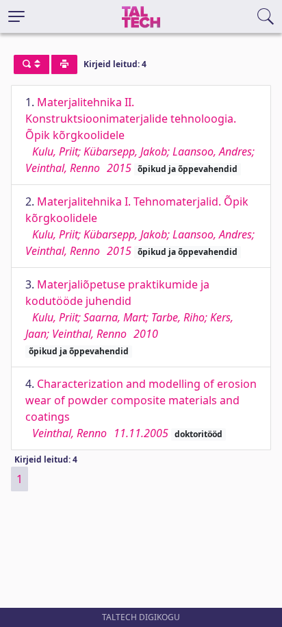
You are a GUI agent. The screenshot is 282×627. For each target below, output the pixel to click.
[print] (64, 64)
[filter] (31, 64)
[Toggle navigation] (16, 16)
